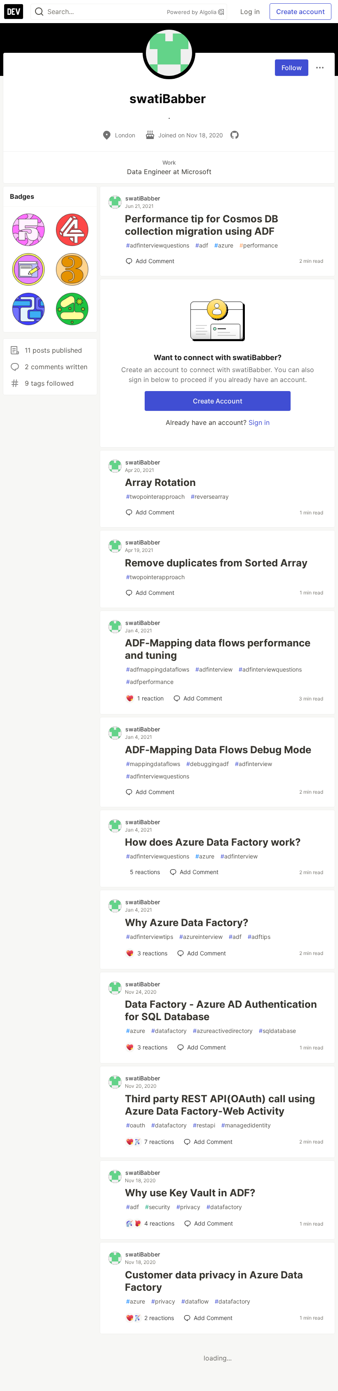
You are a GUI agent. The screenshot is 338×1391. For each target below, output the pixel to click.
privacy (188, 1206)
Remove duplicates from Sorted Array (216, 563)
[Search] (39, 11)
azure (223, 245)
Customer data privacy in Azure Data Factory (214, 1281)
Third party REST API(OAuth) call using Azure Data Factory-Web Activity (220, 1105)
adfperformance (150, 681)
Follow (292, 68)
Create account (300, 11)
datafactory (169, 1030)
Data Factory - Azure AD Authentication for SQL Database (221, 1010)
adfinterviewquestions (157, 245)
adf (201, 245)
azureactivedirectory (223, 1030)
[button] (28, 229)
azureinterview (201, 936)
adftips (259, 936)
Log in (250, 11)
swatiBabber (142, 198)
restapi (204, 1125)
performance (258, 245)
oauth (135, 1125)
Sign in (259, 422)
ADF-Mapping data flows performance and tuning (217, 649)
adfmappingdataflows (157, 669)
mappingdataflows (153, 763)
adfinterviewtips (149, 936)
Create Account (217, 401)
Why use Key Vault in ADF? (190, 1193)
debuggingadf (207, 763)
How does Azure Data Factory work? (213, 842)
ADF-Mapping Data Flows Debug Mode (218, 750)
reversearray (210, 496)
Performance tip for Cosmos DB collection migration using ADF (201, 225)
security (157, 1206)
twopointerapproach (155, 496)
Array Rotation (160, 482)
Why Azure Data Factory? (187, 923)
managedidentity (246, 1125)
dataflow (195, 1301)
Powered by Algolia (192, 12)
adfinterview (213, 669)
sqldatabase (277, 1030)
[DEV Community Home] (13, 11)
